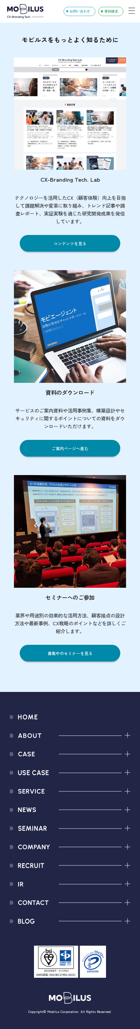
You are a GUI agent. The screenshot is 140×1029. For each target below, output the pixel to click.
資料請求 (111, 11)
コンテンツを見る (70, 243)
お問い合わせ (80, 11)
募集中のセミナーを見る (70, 653)
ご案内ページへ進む (70, 448)
